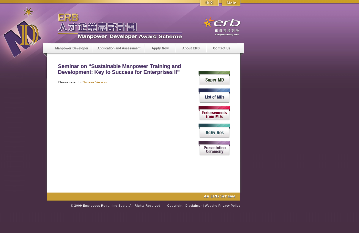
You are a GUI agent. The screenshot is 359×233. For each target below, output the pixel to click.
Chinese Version (94, 82)
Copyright (174, 205)
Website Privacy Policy (222, 205)
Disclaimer (193, 205)
